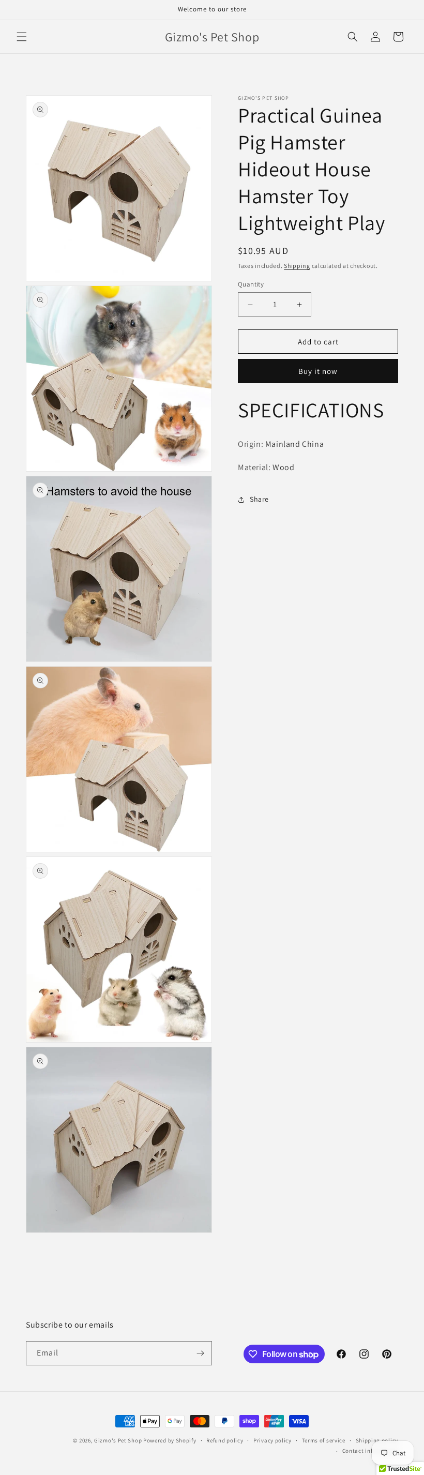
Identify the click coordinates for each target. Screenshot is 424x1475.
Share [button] (259, 499)
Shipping (297, 265)
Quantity (251, 284)
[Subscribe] (200, 1353)
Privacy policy (272, 1440)
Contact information (370, 1450)
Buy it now (318, 371)
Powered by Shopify (169, 1440)
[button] (21, 36)
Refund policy (224, 1440)
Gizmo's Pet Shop (118, 1440)
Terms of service (323, 1440)
